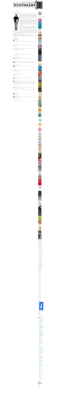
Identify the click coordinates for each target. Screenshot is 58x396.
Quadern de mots (16, 39)
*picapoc (39, 257)
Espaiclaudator (40, 337)
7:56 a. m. (15, 51)
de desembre (40, 286)
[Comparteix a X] (23, 35)
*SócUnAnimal (40, 259)
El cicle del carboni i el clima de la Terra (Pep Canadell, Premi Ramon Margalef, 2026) (41, 335)
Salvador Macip (16, 86)
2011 (39, 297)
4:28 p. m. (15, 67)
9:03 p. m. (15, 78)
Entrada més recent (15, 100)
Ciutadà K (40, 345)
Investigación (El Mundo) (41, 318)
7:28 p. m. (15, 75)
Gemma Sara (16, 92)
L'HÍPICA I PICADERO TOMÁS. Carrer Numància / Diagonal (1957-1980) (41, 361)
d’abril (39, 292)
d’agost (39, 289)
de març (39, 293)
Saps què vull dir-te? (41, 373)
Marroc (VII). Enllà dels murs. (41, 341)
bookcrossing (40, 261)
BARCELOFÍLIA (40, 360)
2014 (39, 285)
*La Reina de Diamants (41, 253)
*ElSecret (39, 245)
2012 (39, 296)
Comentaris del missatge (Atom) (19, 101)
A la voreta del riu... (40, 348)
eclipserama (40, 264)
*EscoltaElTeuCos (40, 247)
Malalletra (40, 268)
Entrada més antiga (35, 100)
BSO (39, 262)
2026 (39, 276)
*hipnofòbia (40, 251)
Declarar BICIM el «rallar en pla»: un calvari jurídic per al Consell (41, 358)
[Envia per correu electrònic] (22, 35)
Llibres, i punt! (40, 363)
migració (39, 376)
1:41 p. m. (15, 59)
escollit (39, 266)
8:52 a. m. (15, 55)
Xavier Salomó (16, 44)
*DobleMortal (40, 243)
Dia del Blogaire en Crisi (41, 263)
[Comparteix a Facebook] (24, 35)
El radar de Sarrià (40, 323)
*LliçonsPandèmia (40, 255)
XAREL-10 (40, 369)
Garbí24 (15, 69)
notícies (39, 270)
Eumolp (39, 371)
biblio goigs (40, 325)
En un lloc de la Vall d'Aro (41, 321)
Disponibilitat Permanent (41, 334)
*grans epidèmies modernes (41, 249)
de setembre (40, 288)
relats (39, 272)
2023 (39, 278)
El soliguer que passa (40, 330)
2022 (39, 279)
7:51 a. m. (15, 42)
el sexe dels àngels (40, 265)
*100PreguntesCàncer (41, 241)
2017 (39, 283)
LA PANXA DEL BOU (41, 352)
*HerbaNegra (40, 250)
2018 (39, 282)
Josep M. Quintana (40, 357)
